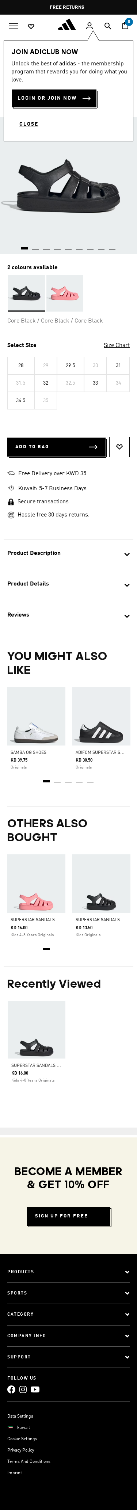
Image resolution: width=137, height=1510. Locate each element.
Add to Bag (32, 447)
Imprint (14, 1473)
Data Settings (20, 1416)
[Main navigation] (13, 25)
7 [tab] (90, 245)
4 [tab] (79, 778)
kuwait (23, 1428)
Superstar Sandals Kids (38, 920)
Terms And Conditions (28, 1462)
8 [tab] (101, 245)
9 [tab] (112, 245)
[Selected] (26, 293)
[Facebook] (11, 1389)
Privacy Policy (20, 1450)
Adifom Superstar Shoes (103, 753)
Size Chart (117, 345)
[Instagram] (23, 1389)
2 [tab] (57, 778)
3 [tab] (68, 778)
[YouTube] (35, 1389)
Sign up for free (61, 1216)
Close (28, 124)
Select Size (22, 345)
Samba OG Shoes (28, 753)
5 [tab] (90, 778)
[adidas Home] (69, 24)
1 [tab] (46, 778)
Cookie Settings (22, 1439)
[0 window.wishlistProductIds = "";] (31, 26)
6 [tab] (79, 245)
